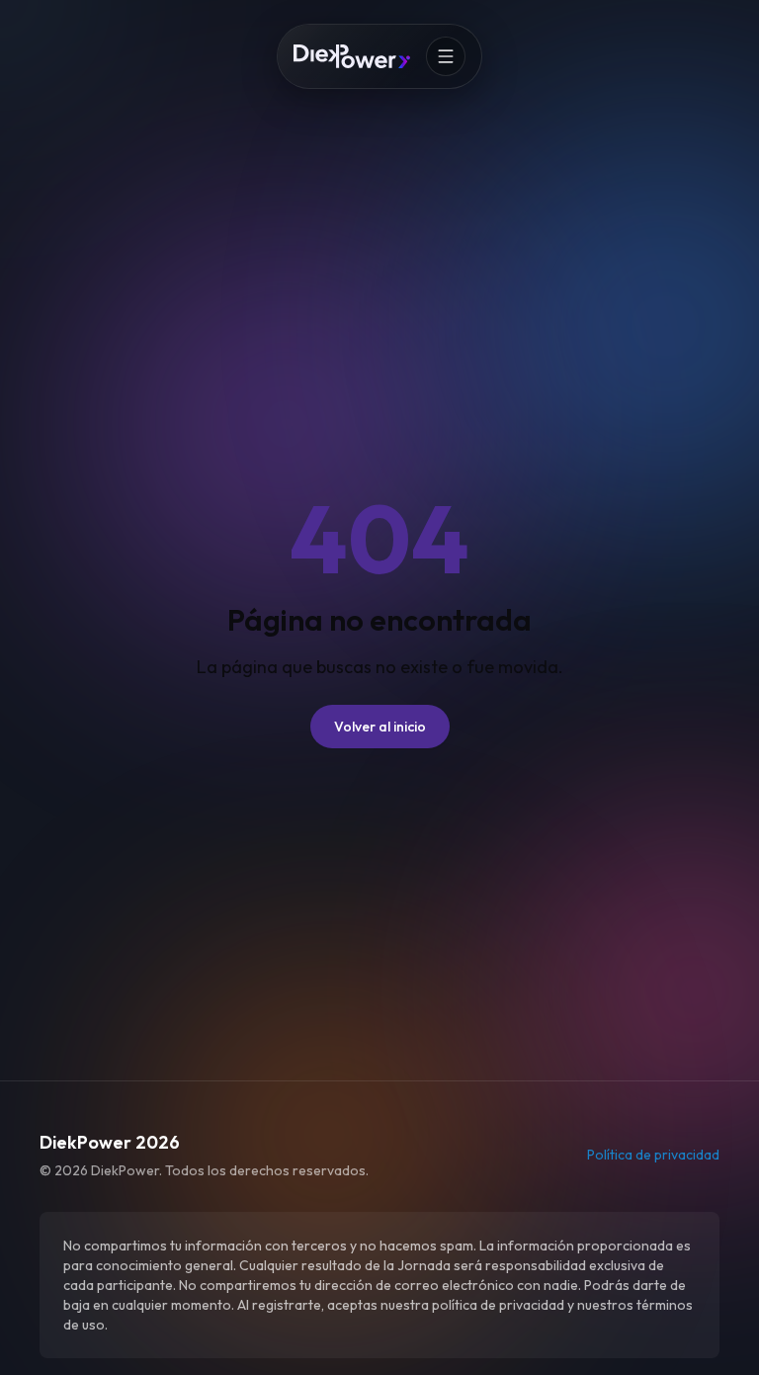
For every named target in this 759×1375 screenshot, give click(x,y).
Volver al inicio (380, 726)
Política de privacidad (653, 1154)
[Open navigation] (445, 56)
